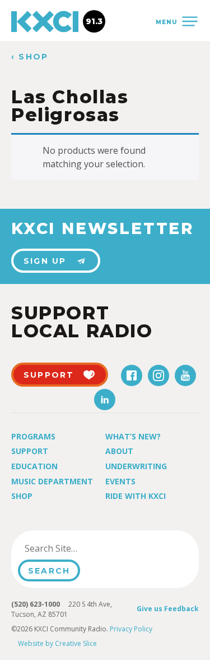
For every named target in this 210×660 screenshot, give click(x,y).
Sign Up (45, 261)
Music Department (52, 481)
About (119, 451)
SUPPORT (49, 375)
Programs (33, 436)
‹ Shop (29, 57)
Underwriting (136, 466)
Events (120, 481)
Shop (21, 496)
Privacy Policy (131, 629)
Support (29, 451)
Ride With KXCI (135, 496)
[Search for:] (75, 548)
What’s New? (133, 436)
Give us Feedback (168, 608)
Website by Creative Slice (57, 643)
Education (34, 466)
